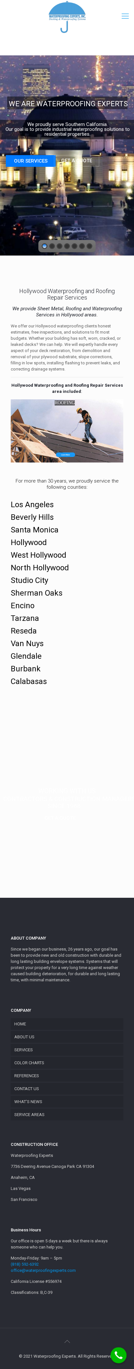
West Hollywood (38, 555)
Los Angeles (32, 504)
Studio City (29, 580)
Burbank (26, 668)
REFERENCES (26, 1075)
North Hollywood (40, 567)
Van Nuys (27, 643)
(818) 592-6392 (25, 1264)
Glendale (26, 656)
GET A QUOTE (76, 161)
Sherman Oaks (36, 593)
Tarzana (25, 618)
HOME (20, 1023)
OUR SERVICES (30, 161)
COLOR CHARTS (29, 1062)
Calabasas (29, 681)
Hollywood (29, 542)
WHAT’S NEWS (28, 1101)
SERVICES (23, 1049)
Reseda (24, 630)
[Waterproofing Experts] (67, 18)
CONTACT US (26, 1088)
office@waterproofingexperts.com (43, 1270)
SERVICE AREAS (29, 1114)
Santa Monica (35, 529)
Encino (22, 605)
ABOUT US (24, 1036)
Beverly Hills (32, 517)
